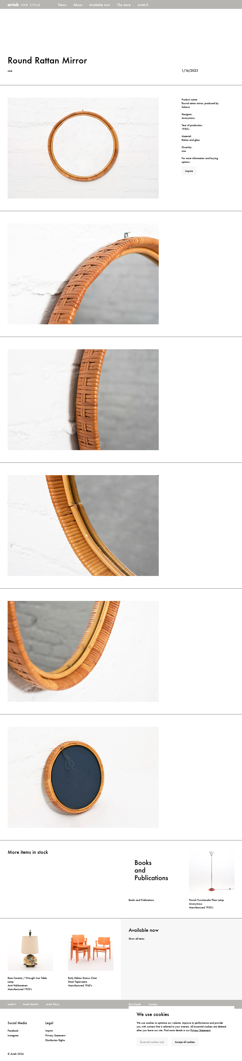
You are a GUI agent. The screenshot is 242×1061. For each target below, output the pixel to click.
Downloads (135, 1004)
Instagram (13, 1035)
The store (124, 5)
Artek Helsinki (30, 1004)
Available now (99, 5)
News (62, 5)
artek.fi (143, 5)
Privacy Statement (200, 1030)
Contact (152, 1004)
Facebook (13, 1030)
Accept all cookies (185, 1042)
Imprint (49, 1030)
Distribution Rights (55, 1040)
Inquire (189, 171)
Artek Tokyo (52, 1004)
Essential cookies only (152, 1042)
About (77, 5)
